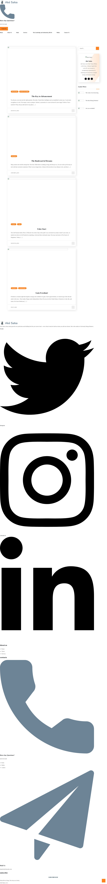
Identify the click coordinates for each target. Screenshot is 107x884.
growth (14, 288)
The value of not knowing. (92, 92)
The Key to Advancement (42, 96)
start (13, 224)
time (19, 224)
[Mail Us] (47, 863)
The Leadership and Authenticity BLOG (42, 32)
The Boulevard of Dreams (41, 161)
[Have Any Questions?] (7, 18)
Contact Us (66, 32)
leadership (22, 288)
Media (58, 32)
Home (1, 32)
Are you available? (90, 108)
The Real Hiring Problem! (92, 100)
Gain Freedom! (42, 293)
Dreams (14, 156)
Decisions (14, 91)
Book (17, 32)
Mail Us (2, 865)
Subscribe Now (53, 877)
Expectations (24, 91)
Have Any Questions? (7, 20)
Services (25, 32)
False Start (41, 229)
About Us (9, 32)
